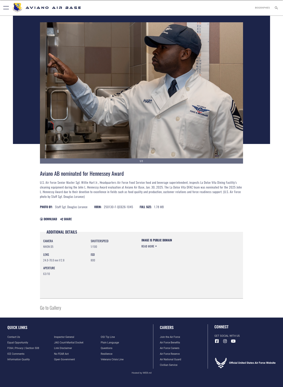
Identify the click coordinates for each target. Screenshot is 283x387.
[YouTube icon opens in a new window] (233, 341)
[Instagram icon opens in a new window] (225, 341)
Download (50, 219)
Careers (167, 327)
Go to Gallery (50, 307)
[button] (5, 8)
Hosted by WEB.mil (141, 372)
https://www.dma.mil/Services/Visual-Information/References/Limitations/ (173, 269)
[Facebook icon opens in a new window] (216, 341)
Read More (148, 246)
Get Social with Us (227, 335)
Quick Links (17, 327)
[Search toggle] (277, 7)
